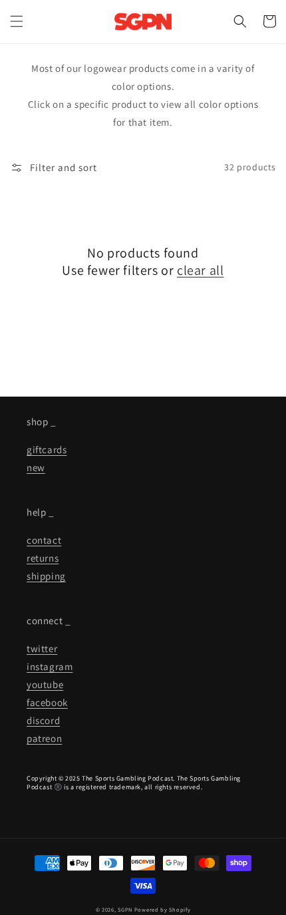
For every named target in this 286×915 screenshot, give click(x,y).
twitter (42, 648)
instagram (49, 666)
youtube (45, 684)
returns (43, 558)
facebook (47, 702)
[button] (16, 21)
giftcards (47, 449)
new (36, 467)
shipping (46, 576)
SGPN (125, 909)
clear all (200, 270)
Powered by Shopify (162, 909)
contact (44, 540)
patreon (44, 738)
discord (43, 720)
